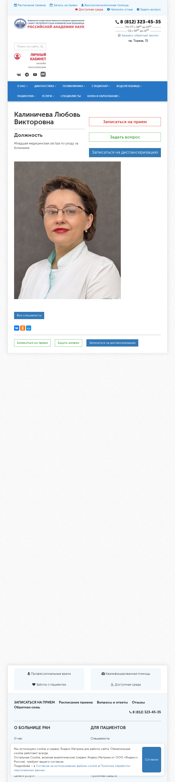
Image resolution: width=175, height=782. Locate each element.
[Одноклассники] (22, 328)
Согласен (151, 759)
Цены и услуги (24, 775)
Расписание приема (32, 5)
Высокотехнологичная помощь (107, 5)
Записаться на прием (125, 121)
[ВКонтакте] (16, 328)
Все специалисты (29, 315)
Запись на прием (65, 5)
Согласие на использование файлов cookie (66, 766)
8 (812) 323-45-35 (147, 712)
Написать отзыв (122, 9)
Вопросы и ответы (112, 702)
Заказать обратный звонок (140, 35)
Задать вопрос (150, 9)
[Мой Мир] (28, 328)
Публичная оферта (104, 775)
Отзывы (138, 702)
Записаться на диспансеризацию (125, 152)
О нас (18, 738)
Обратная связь (27, 707)
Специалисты (71, 96)
